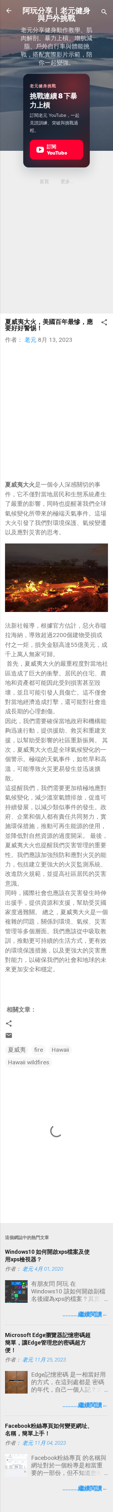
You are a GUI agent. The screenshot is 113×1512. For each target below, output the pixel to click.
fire (38, 1049)
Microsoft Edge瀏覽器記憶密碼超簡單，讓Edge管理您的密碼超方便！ (48, 1342)
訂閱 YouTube (53, 150)
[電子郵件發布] (9, 1037)
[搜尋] (104, 12)
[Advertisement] (56, 251)
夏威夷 (17, 1049)
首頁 (44, 181)
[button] (104, 323)
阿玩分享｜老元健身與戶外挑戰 (56, 14)
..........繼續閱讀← (85, 1314)
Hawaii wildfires (28, 1062)
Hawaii (60, 1049)
